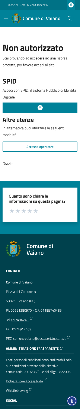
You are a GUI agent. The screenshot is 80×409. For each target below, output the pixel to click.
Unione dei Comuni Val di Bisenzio (27, 5)
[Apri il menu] (6, 18)
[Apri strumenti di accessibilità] (72, 401)
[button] (70, 18)
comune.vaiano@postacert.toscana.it (39, 338)
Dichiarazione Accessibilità (24, 381)
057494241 (20, 319)
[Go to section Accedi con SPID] (40, 108)
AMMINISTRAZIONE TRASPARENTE (32, 349)
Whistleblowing (17, 390)
